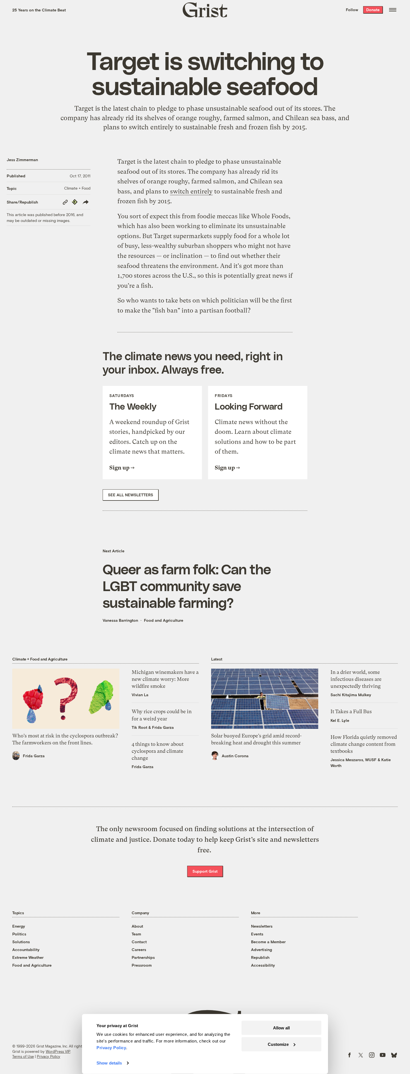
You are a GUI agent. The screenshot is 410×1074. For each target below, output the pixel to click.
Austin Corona (235, 755)
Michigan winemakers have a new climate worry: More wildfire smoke (165, 679)
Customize (278, 1044)
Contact (139, 941)
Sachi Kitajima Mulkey (351, 694)
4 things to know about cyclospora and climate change (158, 751)
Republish (260, 957)
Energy (18, 926)
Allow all (281, 1027)
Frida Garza (34, 755)
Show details (109, 1063)
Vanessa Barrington (120, 620)
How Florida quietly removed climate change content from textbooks (364, 744)
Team (136, 934)
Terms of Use (23, 1056)
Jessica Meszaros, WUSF (354, 759)
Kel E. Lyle (340, 720)
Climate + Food (77, 188)
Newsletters (261, 926)
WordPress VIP (58, 1051)
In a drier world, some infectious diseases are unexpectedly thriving (356, 679)
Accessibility (263, 965)
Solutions (21, 941)
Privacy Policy (48, 1056)
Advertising (261, 949)
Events (257, 934)
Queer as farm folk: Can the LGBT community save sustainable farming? (187, 585)
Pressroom (142, 965)
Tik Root (139, 727)
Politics (19, 934)
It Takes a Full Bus (351, 711)
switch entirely (151, 127)
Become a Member (268, 941)
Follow (352, 9)
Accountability (26, 949)
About (137, 926)
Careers (139, 949)
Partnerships (143, 957)
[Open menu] (393, 10)
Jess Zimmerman (22, 159)
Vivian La (140, 694)
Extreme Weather (28, 957)
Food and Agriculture (163, 620)
